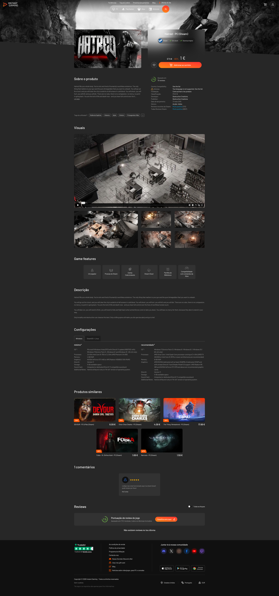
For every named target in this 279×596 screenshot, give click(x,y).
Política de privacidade (117, 548)
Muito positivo (178, 107)
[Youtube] (194, 551)
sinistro (121, 115)
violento (107, 115)
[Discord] (164, 551)
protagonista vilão (133, 115)
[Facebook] (187, 551)
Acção (175, 104)
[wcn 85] (125, 480)
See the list (176, 86)
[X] (171, 551)
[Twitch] (202, 551)
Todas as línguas (199, 506)
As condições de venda (117, 544)
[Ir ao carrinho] (265, 4)
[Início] (10, 4)
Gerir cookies (78, 583)
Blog (153, 3)
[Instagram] (179, 551)
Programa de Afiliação (116, 552)
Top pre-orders (125, 3)
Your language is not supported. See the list (188, 89)
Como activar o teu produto (182, 91)
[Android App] (182, 568)
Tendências (112, 3)
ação (114, 115)
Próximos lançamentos (141, 3)
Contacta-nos (114, 555)
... (142, 115)
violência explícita (95, 115)
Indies (180, 104)
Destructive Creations (180, 96)
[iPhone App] (167, 568)
